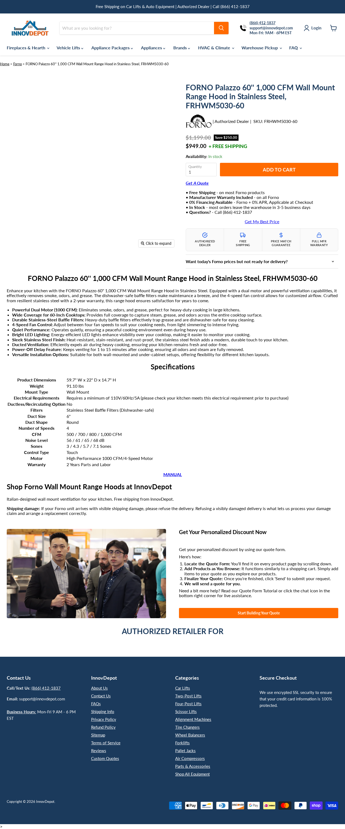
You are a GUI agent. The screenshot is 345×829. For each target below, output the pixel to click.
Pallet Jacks (185, 750)
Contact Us (101, 695)
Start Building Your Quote (259, 613)
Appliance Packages (111, 47)
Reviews (98, 750)
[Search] (221, 28)
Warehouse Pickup (260, 47)
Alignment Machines (193, 719)
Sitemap (98, 734)
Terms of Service (105, 742)
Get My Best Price (262, 221)
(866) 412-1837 (46, 688)
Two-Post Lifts (188, 695)
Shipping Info (102, 711)
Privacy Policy (103, 719)
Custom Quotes (105, 758)
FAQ (294, 47)
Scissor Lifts (186, 711)
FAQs (96, 703)
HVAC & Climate (214, 47)
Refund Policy (103, 727)
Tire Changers (187, 727)
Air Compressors (190, 758)
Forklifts (182, 742)
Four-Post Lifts (188, 703)
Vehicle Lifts (69, 47)
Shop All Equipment (192, 774)
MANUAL (172, 474)
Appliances (152, 47)
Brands (180, 47)
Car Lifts (182, 688)
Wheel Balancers (190, 734)
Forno (17, 64)
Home (4, 64)
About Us (99, 688)
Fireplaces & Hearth (26, 47)
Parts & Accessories (192, 766)
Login (316, 27)
